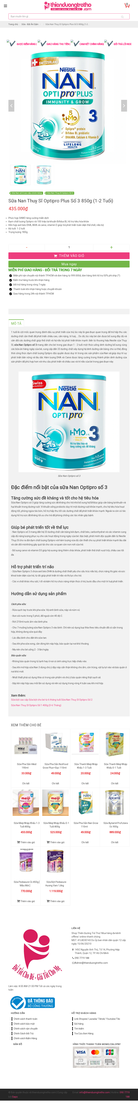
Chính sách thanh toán (25, 1019)
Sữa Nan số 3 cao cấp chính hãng (27, 193)
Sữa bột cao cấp (19, 699)
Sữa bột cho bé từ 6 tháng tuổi (45, 699)
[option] (67, 105)
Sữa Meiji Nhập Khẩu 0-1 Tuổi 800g (56, 825)
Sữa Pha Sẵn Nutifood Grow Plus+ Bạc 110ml (55, 766)
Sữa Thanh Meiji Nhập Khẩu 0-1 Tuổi (115, 766)
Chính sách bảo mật (24, 1023)
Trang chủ (13, 24)
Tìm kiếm (79, 1028)
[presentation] (16, 323)
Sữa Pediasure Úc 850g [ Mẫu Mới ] (27, 884)
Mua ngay (69, 264)
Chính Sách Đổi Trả (23, 1033)
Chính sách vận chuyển (26, 1028)
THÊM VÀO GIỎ (71, 256)
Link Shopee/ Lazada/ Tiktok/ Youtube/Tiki (97, 1019)
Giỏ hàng (78, 1023)
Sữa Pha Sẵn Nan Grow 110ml (86, 825)
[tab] (16, 323)
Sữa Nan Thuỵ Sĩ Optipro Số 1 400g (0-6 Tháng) (36, 705)
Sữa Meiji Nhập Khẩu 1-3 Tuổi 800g (27, 825)
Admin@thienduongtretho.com (91, 963)
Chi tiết (25, 783)
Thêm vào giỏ (27, 842)
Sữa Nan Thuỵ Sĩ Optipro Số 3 (60, 193)
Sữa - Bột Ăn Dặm (30, 24)
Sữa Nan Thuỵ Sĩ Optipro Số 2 (76, 699)
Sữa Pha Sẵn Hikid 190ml (26, 766)
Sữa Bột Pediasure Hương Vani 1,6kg (55, 884)
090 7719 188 (82, 958)
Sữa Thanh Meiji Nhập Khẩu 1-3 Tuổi (86, 766)
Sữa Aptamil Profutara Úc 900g (116, 825)
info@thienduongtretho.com (94, 1092)
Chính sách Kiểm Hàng (25, 1038)
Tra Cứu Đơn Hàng (83, 1033)
